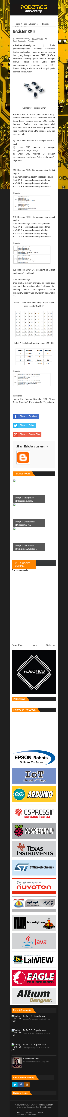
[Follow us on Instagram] (27, 1085)
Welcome (30, 1112)
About (40, 1112)
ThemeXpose (45, 1107)
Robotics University (44, 1105)
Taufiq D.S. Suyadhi (35, 1016)
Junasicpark (31, 1058)
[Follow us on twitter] (15, 1085)
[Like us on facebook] (21, 1085)
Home (19, 1112)
